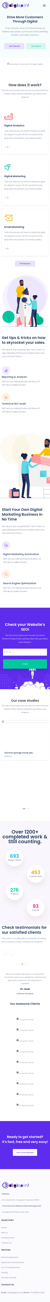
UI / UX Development (10, 1267)
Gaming (27, 756)
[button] (25, 263)
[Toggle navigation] (44, 7)
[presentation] (5, 953)
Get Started (14, 46)
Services (6, 1249)
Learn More (36, 46)
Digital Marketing (14, 176)
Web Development (9, 1257)
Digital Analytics (14, 125)
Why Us (4, 1232)
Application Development (12, 1262)
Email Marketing (14, 227)
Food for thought (14, 756)
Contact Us (6, 1242)
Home (4, 1227)
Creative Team (8, 1237)
